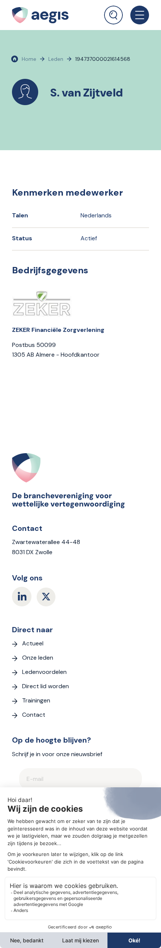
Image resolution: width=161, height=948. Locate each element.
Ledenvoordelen (44, 672)
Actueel (32, 643)
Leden (55, 59)
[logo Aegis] (49, 15)
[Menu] (136, 15)
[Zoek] (113, 15)
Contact (33, 715)
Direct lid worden (45, 686)
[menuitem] (113, 12)
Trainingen (36, 700)
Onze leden (37, 658)
